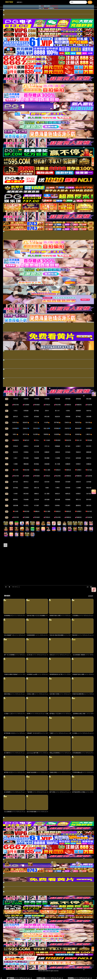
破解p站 (36, 493)
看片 (6, 410)
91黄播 (15, 464)
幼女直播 (15, 398)
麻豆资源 (26, 493)
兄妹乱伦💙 (26, 428)
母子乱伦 (67, 458)
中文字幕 (36, 452)
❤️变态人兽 (78, 440)
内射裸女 (57, 505)
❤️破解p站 (36, 470)
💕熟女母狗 (57, 404)
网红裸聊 (46, 458)
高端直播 (46, 464)
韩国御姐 (67, 499)
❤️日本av (36, 440)
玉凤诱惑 (88, 481)
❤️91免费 (15, 470)
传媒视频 (57, 481)
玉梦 (6, 464)
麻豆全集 (46, 416)
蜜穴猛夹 (67, 446)
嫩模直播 (88, 452)
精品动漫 (88, 487)
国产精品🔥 (57, 422)
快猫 (6, 499)
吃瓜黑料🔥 (36, 434)
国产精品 (36, 410)
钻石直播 (36, 446)
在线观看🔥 (57, 434)
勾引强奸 (36, 505)
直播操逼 (88, 464)
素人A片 (57, 410)
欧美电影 (67, 487)
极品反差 (57, 416)
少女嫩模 (78, 487)
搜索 (90, 2)
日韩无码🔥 (68, 434)
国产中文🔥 (26, 434)
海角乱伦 (57, 493)
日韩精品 (26, 452)
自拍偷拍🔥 (78, 434)
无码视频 (67, 481)
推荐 (6, 422)
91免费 (15, 493)
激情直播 (78, 398)
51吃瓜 (15, 410)
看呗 (6, 458)
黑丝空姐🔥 (89, 422)
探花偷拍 (36, 416)
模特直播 (67, 398)
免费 (6, 416)
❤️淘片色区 (89, 470)
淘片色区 (88, 493)
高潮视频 (78, 410)
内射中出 (88, 410)
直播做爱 (26, 398)
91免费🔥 (47, 422)
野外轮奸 (88, 499)
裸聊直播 (26, 464)
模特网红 (15, 499)
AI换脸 (47, 487)
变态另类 (46, 481)
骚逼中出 (88, 458)
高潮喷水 (26, 446)
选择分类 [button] (19, 2)
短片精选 (15, 487)
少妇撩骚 (57, 458)
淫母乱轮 (15, 446)
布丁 (6, 505)
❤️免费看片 (78, 470)
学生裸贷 (67, 505)
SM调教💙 (89, 428)
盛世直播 (57, 499)
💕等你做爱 (36, 404)
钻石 (6, 446)
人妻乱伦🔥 (89, 434)
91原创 (68, 410)
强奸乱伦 (15, 416)
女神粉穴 (78, 446)
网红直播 (88, 398)
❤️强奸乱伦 (26, 440)
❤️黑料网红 (57, 440)
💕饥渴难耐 (26, 404)
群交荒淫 (88, 446)
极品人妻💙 (47, 428)
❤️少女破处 (47, 440)
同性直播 (57, 398)
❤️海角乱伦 (57, 470)
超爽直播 (78, 458)
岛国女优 (78, 481)
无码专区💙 (36, 428)
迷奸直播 (46, 499)
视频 (6, 470)
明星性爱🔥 (78, 422)
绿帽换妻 (67, 416)
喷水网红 (26, 505)
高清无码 (15, 452)
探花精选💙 (57, 428)
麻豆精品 (36, 464)
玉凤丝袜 (36, 499)
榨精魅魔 (57, 446)
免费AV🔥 (15, 434)
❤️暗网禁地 (15, 440)
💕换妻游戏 (78, 404)
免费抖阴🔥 (15, 422)
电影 (6, 482)
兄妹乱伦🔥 (68, 422)
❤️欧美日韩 (68, 440)
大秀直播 (36, 398)
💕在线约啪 (89, 404)
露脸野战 (78, 505)
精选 (6, 488)
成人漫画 (46, 493)
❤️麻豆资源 (26, 470)
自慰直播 (88, 416)
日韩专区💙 (68, 428)
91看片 (15, 458)
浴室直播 (46, 398)
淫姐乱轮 (78, 452)
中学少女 (46, 446)
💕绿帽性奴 (68, 404)
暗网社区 (67, 493)
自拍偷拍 (26, 487)
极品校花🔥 (26, 422)
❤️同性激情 (89, 440)
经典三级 (36, 487)
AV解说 (57, 487)
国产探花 (15, 481)
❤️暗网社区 (68, 470)
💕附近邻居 (15, 404)
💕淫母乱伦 (47, 404)
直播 (6, 399)
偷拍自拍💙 (78, 428)
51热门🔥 (36, 422)
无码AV (47, 410)
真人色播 (57, 464)
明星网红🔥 (47, 434)
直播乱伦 (46, 505)
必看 (6, 440)
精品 (6, 428)
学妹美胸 (26, 499)
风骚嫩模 (36, 458)
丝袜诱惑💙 (15, 428)
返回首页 (90, 596)
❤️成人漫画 (47, 470)
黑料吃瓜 (26, 481)
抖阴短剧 (26, 410)
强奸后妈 (88, 505)
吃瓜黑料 (26, 416)
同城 (6, 405)
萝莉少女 (78, 499)
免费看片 (78, 464)
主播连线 (57, 452)
